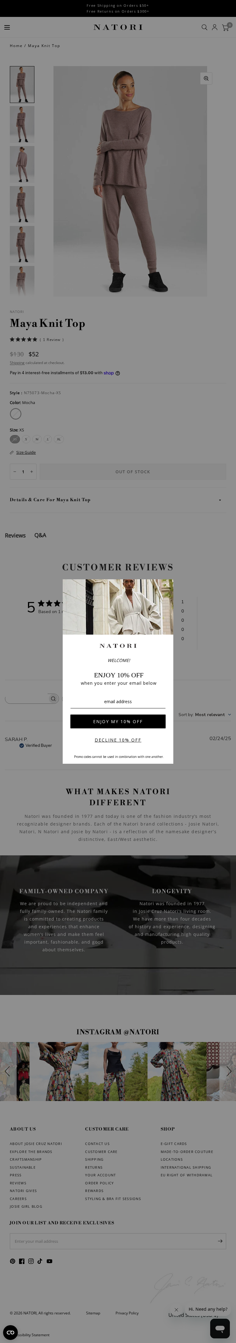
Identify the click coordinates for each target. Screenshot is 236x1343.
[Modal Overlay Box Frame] (118, 671)
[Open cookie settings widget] (10, 1332)
